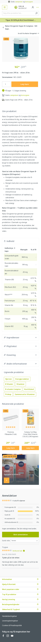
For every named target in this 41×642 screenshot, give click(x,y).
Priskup (8, 394)
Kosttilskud (29, 389)
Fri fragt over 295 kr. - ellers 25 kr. (16, 73)
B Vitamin (9, 384)
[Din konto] (32, 7)
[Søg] (36, 13)
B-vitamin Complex (13, 389)
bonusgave (25, 95)
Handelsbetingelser (9, 616)
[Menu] (4, 7)
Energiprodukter (22, 379)
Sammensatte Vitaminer (25, 394)
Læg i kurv (24, 84)
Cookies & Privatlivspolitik (12, 625)
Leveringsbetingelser (10, 621)
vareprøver (14, 95)
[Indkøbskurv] (37, 7)
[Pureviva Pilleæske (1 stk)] (10, 417)
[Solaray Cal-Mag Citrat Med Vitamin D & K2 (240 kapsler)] (30, 417)
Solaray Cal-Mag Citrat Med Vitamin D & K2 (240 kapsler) (30, 434)
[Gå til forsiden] (20, 7)
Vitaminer (20, 384)
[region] (20, 48)
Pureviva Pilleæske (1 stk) (11, 433)
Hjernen (8, 379)
